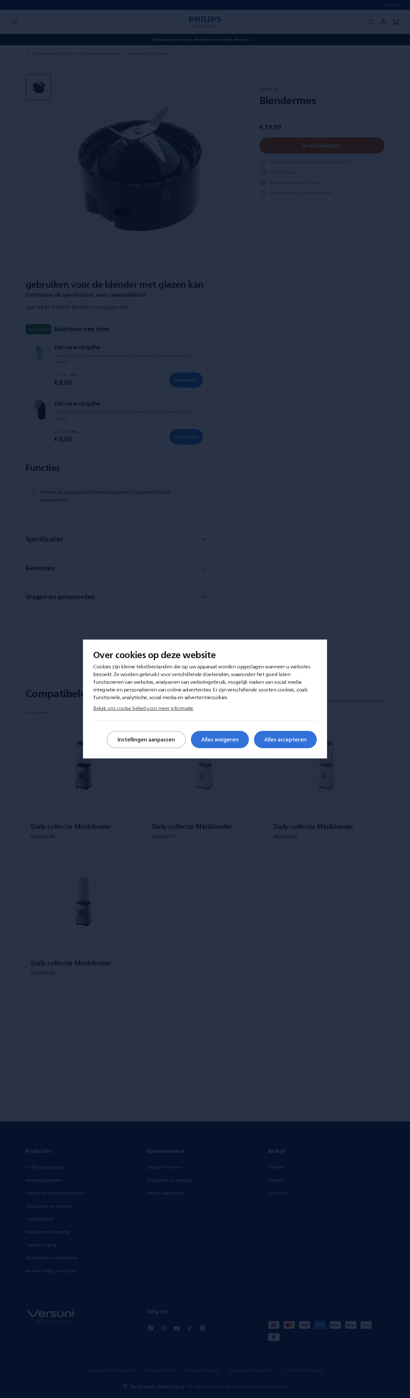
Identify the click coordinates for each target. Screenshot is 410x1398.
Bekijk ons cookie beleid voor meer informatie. (143, 708)
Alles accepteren (285, 739)
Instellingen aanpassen (146, 739)
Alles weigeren (220, 739)
